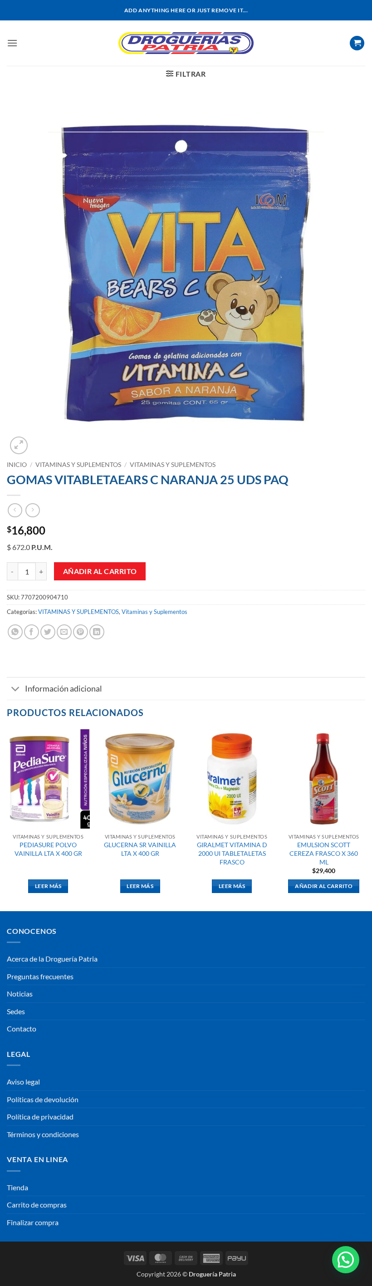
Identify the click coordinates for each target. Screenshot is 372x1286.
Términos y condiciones (43, 1134)
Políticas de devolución (42, 1099)
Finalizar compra (33, 1222)
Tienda (17, 1187)
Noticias (20, 993)
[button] (12, 43)
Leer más (48, 886)
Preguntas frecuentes (40, 976)
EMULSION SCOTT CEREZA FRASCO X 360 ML (323, 853)
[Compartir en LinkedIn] (96, 631)
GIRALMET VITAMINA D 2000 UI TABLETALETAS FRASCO (232, 853)
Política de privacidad (40, 1116)
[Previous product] (32, 510)
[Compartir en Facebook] (31, 631)
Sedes (16, 1011)
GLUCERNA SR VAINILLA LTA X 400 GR (140, 849)
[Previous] (7, 819)
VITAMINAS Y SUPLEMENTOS (78, 464)
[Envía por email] (64, 631)
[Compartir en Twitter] (47, 631)
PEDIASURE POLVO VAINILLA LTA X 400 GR (48, 849)
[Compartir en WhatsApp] (15, 631)
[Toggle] (15, 689)
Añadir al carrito (100, 571)
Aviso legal (23, 1081)
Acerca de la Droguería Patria (52, 958)
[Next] (365, 819)
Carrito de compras (37, 1204)
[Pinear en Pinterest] (80, 631)
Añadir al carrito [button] (323, 886)
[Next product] (15, 510)
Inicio (17, 464)
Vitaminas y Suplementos (172, 464)
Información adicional (63, 688)
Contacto (21, 1028)
